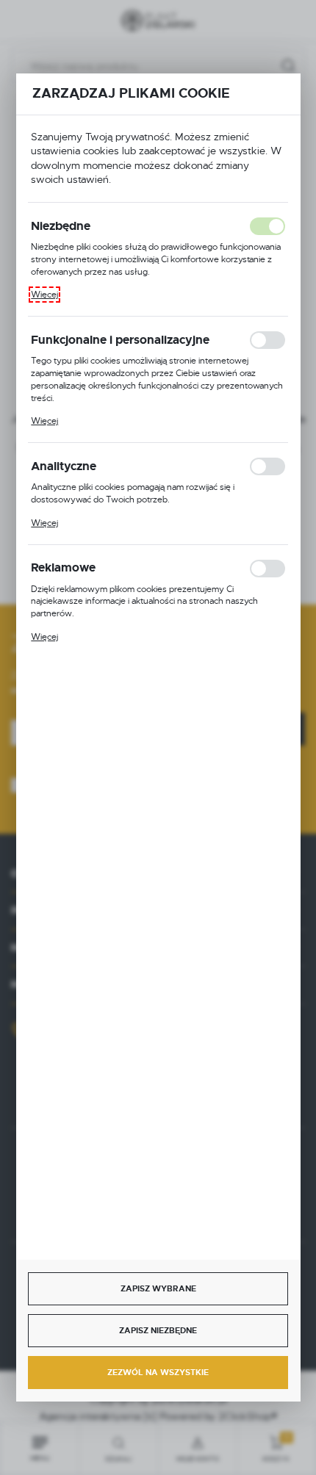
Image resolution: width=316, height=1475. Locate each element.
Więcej (44, 294)
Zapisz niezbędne (158, 1330)
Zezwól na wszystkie (158, 1372)
